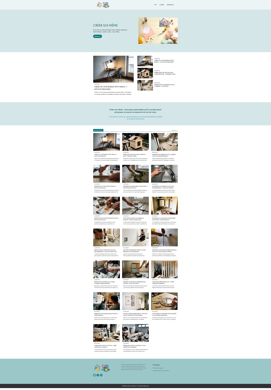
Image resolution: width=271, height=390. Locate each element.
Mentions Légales (158, 368)
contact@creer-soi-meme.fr (161, 370)
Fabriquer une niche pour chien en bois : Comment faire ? (165, 74)
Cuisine (161, 4)
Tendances (170, 4)
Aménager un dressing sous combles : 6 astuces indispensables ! (164, 86)
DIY (156, 4)
